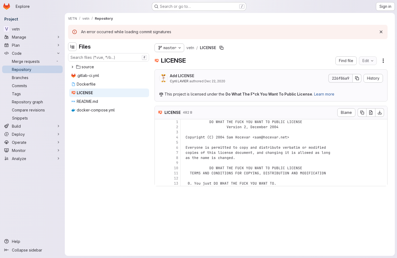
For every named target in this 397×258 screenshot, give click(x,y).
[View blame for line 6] (159, 147)
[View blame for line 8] (159, 157)
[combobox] (108, 57)
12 (176, 178)
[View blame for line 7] (159, 152)
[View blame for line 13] (159, 183)
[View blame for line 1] (159, 121)
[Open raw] (370, 112)
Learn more (324, 94)
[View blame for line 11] (159, 173)
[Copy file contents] (362, 112)
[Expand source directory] (72, 67)
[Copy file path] (221, 47)
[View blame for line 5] (159, 142)
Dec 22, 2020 (214, 81)
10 (176, 168)
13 (176, 183)
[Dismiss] (381, 32)
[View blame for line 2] (159, 127)
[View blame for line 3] (159, 132)
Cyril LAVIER (179, 81)
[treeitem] (109, 67)
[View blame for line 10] (159, 168)
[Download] (379, 112)
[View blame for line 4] (159, 137)
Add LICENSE (182, 75)
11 (176, 173)
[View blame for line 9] (159, 162)
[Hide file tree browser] (72, 46)
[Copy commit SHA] (357, 78)
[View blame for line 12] (159, 178)
